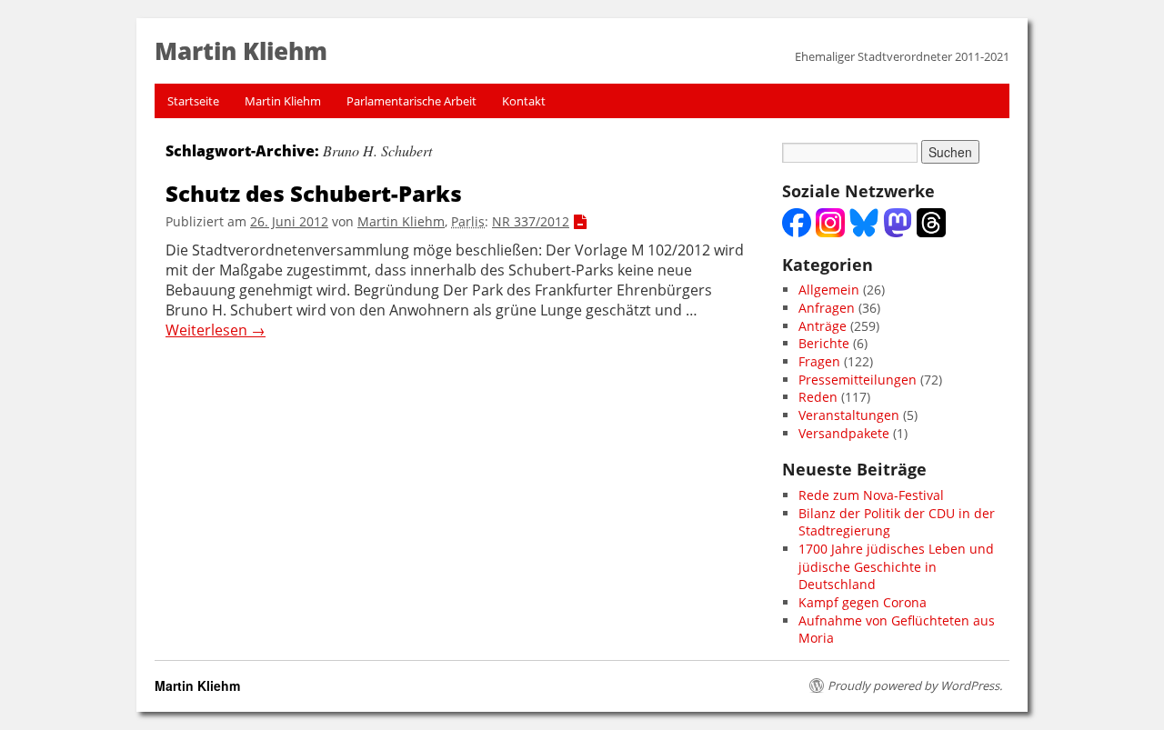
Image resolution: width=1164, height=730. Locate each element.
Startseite (193, 101)
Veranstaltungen (848, 415)
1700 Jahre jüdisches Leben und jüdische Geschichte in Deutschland (896, 566)
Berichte (823, 343)
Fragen (819, 361)
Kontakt (524, 101)
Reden (818, 396)
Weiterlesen (216, 330)
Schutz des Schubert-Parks (314, 193)
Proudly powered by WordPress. (915, 685)
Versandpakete (843, 433)
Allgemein (828, 289)
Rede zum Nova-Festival (871, 495)
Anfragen (826, 307)
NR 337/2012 (530, 221)
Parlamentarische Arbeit (411, 101)
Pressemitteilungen (857, 379)
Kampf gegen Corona (862, 602)
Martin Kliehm (283, 101)
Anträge (822, 326)
